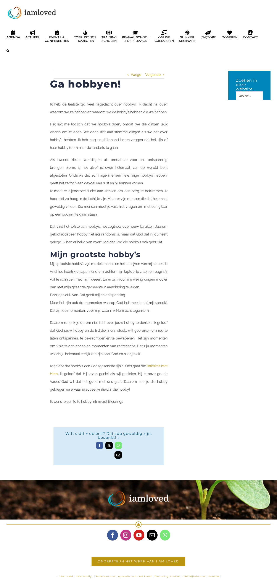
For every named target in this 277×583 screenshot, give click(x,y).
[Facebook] (112, 535)
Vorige (136, 75)
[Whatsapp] (165, 535)
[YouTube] (139, 535)
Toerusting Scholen (167, 576)
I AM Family (84, 576)
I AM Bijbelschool (194, 576)
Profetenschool (106, 576)
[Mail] (152, 535)
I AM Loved (66, 576)
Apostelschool (127, 576)
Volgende (153, 75)
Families (213, 576)
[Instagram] (125, 535)
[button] (7, 52)
